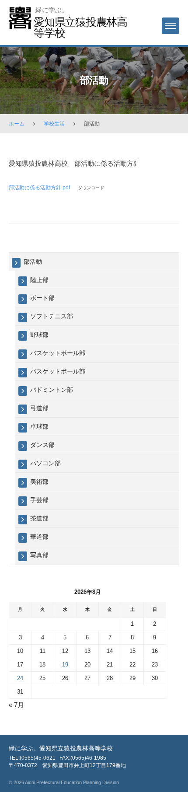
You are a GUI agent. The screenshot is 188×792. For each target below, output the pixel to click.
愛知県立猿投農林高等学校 (80, 27)
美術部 (39, 481)
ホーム (16, 124)
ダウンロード (91, 187)
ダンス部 (42, 444)
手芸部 (39, 499)
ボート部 (42, 297)
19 (65, 664)
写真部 (39, 554)
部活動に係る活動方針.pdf (39, 188)
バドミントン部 (51, 389)
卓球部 (39, 426)
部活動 (33, 261)
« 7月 (16, 704)
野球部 (39, 334)
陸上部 (39, 279)
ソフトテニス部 (51, 316)
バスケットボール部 (57, 352)
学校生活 (54, 124)
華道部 (39, 536)
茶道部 (39, 518)
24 (20, 678)
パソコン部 (45, 463)
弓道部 (39, 408)
